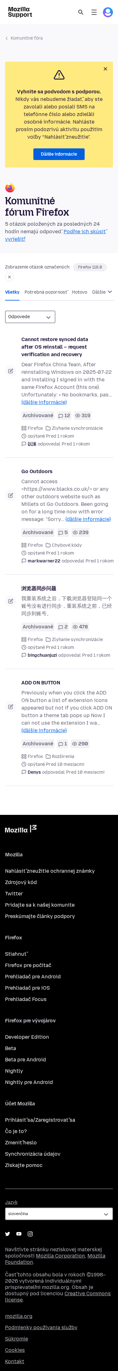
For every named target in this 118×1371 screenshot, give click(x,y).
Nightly (14, 1071)
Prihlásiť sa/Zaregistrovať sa (40, 1120)
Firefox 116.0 (90, 267)
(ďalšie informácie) (44, 402)
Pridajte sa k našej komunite (40, 905)
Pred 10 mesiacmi (85, 772)
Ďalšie (99, 292)
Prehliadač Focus (26, 999)
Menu (94, 12)
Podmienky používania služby (41, 1327)
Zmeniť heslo (21, 1143)
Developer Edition (27, 1037)
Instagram (30, 1233)
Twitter (14, 894)
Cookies (15, 1350)
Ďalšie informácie (59, 154)
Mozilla (21, 830)
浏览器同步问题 (38, 588)
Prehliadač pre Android (33, 977)
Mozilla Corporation (60, 1256)
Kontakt (14, 1361)
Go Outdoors (37, 471)
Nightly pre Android (29, 1082)
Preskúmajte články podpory (40, 916)
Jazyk (11, 1202)
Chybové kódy (67, 545)
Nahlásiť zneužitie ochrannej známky (50, 871)
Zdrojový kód (21, 882)
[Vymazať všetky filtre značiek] (9, 277)
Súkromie (16, 1339)
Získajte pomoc (23, 1165)
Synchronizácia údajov (32, 1154)
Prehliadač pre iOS (27, 988)
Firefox (35, 428)
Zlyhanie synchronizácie (77, 428)
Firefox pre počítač (28, 965)
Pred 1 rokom (76, 444)
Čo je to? (16, 1131)
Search (81, 12)
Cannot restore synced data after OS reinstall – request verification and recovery (54, 346)
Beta (10, 1048)
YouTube (18, 1233)
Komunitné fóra (27, 38)
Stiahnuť (15, 954)
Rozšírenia (63, 756)
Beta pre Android (25, 1060)
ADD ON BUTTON (40, 683)
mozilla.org (18, 1316)
